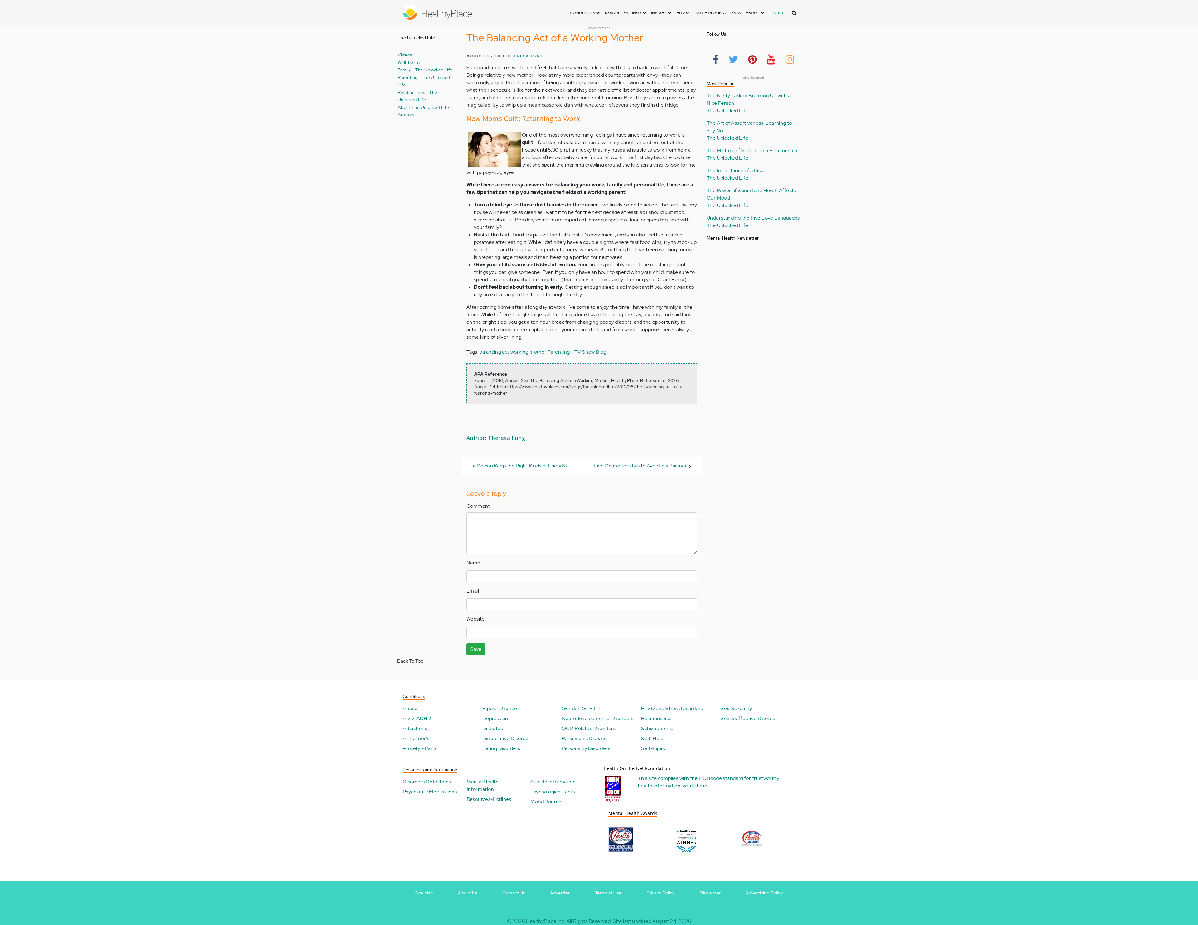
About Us (467, 893)
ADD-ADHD (417, 718)
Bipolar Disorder (500, 708)
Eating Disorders (501, 748)
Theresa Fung (525, 56)
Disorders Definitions (427, 781)
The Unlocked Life (727, 110)
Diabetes (492, 728)
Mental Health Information (483, 785)
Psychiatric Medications (430, 791)
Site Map (424, 893)
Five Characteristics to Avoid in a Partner (640, 466)
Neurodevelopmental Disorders (598, 718)
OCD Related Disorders (589, 728)
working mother (528, 352)
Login (777, 13)
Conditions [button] (583, 12)
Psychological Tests (718, 12)
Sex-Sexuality (736, 708)
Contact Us (513, 893)
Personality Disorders (586, 748)
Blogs (683, 12)
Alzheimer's (416, 738)
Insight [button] (659, 12)
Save (475, 649)
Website (475, 619)
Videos (405, 55)
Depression (495, 718)
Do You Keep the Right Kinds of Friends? (522, 466)
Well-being (409, 62)
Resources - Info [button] (623, 12)
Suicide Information (553, 781)
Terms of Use (608, 893)
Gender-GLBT (579, 708)
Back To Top (410, 661)
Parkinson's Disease (584, 738)
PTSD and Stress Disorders (672, 708)
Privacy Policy (660, 893)
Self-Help (652, 738)
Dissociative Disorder (506, 738)
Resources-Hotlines (489, 799)
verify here (695, 785)
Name (473, 562)
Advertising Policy (764, 893)
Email (472, 591)
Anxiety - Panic (420, 748)
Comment (478, 506)
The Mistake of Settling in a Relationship (752, 150)
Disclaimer (710, 893)
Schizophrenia (657, 728)
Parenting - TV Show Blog (577, 352)
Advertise (560, 893)
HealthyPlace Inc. (545, 921)
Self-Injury (653, 748)
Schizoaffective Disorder (749, 718)
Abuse (410, 708)
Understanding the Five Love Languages (753, 218)
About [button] (753, 12)
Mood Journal (546, 801)
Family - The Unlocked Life (425, 70)
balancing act (494, 352)
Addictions (415, 728)
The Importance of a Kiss (735, 170)
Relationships (656, 718)
